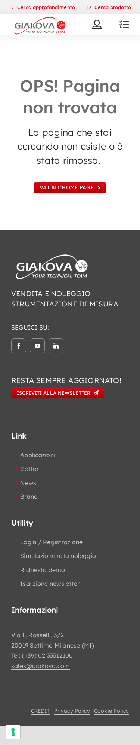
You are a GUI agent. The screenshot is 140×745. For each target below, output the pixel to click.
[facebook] (18, 345)
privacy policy (72, 710)
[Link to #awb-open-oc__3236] (124, 24)
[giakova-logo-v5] (40, 17)
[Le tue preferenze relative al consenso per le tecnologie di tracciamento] (13, 732)
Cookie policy (111, 710)
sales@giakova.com (40, 665)
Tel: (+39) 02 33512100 (42, 655)
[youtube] (37, 345)
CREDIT (40, 710)
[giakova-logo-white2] (52, 256)
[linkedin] (56, 345)
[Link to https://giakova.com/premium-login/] (97, 24)
